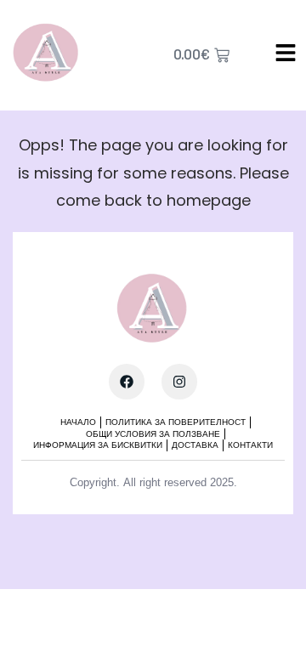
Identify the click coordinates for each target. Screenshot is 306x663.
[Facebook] (126, 382)
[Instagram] (179, 382)
